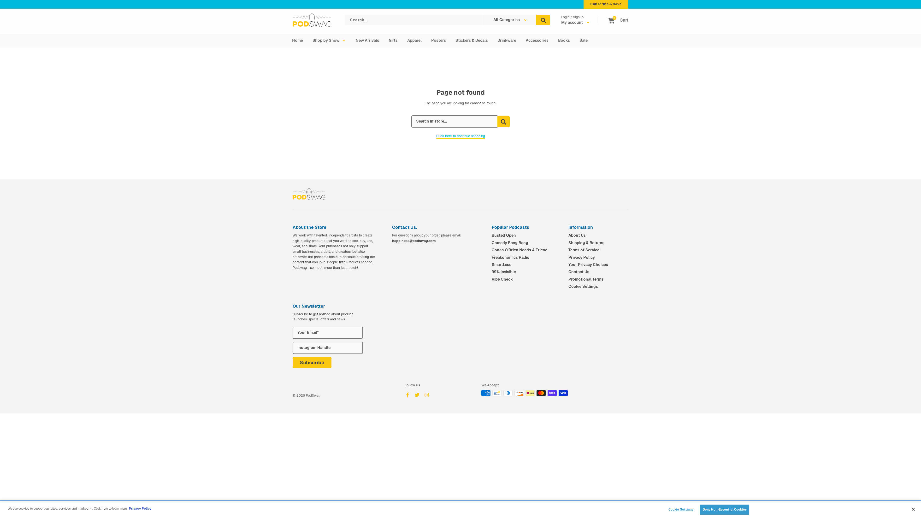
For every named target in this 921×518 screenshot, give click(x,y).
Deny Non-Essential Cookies (725, 509)
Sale (583, 40)
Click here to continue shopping (460, 136)
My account (572, 22)
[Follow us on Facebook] (407, 395)
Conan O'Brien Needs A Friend (520, 250)
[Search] (543, 20)
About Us (577, 235)
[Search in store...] (503, 121)
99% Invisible (504, 271)
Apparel (414, 40)
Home (297, 40)
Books (564, 40)
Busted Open (504, 235)
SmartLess (501, 264)
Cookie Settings (583, 286)
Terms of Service (583, 250)
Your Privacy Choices (588, 264)
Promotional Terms (585, 279)
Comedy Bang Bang (510, 242)
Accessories (537, 40)
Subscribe (312, 362)
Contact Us (578, 271)
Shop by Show (326, 40)
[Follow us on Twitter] (417, 395)
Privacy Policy (581, 257)
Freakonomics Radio (510, 257)
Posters (438, 40)
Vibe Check (502, 279)
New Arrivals (367, 40)
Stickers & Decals (471, 40)
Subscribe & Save (606, 4)
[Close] (913, 509)
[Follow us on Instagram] (427, 395)
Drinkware (506, 40)
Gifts (393, 40)
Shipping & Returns (586, 242)
